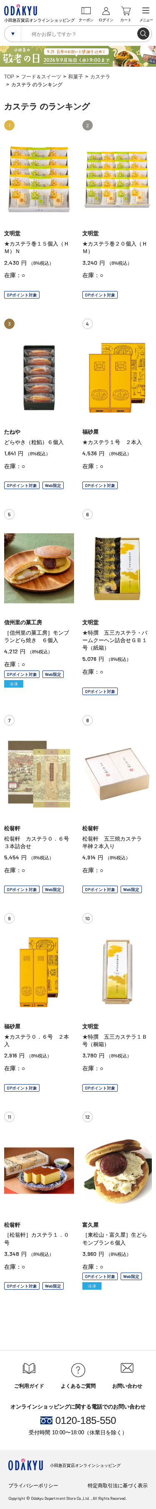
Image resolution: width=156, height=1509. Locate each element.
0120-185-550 (85, 1421)
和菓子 (75, 77)
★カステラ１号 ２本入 (112, 442)
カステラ (100, 77)
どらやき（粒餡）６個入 (34, 442)
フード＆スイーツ (41, 77)
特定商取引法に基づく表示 (118, 1486)
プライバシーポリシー (33, 1486)
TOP (9, 77)
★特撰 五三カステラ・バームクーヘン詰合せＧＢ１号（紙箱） (114, 640)
